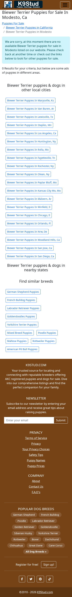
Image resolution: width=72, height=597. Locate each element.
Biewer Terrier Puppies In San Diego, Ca (30, 256)
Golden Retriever (24, 527)
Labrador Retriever (43, 521)
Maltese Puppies (17, 341)
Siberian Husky (23, 533)
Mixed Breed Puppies (19, 332)
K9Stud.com (45, 592)
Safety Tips (36, 455)
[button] (22, 579)
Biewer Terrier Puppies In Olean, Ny (28, 174)
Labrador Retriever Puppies (23, 308)
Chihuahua (16, 545)
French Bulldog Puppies (21, 300)
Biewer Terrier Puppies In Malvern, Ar (29, 198)
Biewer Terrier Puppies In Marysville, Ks (30, 100)
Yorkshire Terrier (48, 533)
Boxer (35, 539)
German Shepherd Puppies (23, 291)
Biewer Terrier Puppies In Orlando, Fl (29, 223)
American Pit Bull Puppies (22, 349)
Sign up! (48, 564)
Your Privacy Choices (36, 449)
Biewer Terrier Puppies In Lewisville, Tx (30, 116)
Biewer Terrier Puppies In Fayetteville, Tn (31, 157)
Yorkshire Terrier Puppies (22, 324)
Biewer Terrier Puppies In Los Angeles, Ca (31, 133)
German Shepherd (24, 514)
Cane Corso (55, 545)
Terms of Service (36, 438)
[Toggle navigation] (65, 4)
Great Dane (35, 545)
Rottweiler (19, 539)
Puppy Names (36, 460)
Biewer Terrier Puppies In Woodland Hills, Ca (33, 239)
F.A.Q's (36, 492)
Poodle (21, 521)
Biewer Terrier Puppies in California (29, 27)
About (36, 481)
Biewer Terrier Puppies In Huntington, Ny (31, 141)
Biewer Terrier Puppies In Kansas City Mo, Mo (34, 190)
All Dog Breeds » (36, 551)
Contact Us (36, 486)
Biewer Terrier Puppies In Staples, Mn (29, 125)
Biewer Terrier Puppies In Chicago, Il (28, 215)
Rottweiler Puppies (44, 341)
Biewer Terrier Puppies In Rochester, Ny (30, 166)
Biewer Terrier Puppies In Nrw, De (27, 231)
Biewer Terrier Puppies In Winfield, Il (28, 207)
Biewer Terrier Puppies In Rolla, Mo (28, 149)
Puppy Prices (36, 466)
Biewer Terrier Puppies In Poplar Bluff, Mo (32, 182)
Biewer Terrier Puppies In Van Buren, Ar (30, 108)
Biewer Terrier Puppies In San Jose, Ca (29, 248)
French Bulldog (50, 514)
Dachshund (52, 539)
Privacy (36, 444)
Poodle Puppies (47, 332)
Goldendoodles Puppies (21, 316)
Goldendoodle (49, 527)
